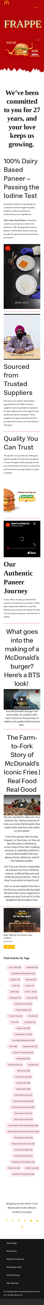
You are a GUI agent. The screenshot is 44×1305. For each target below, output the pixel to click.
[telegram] (22, 1226)
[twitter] (12, 1220)
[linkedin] (37, 1220)
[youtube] (31, 1220)
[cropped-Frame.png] (6, 1)
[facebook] (6, 1220)
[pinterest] (25, 1220)
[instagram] (18, 1220)
